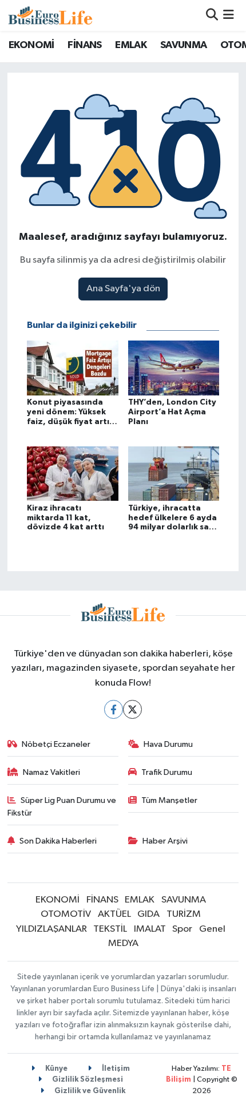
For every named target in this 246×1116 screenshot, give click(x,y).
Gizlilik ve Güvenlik (89, 1091)
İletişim (115, 1069)
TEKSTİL (110, 929)
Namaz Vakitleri (51, 772)
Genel (212, 929)
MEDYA (123, 943)
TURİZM (183, 914)
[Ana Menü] (228, 15)
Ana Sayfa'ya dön (123, 289)
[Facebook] (113, 709)
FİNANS (84, 45)
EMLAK (130, 45)
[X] (132, 709)
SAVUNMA (183, 45)
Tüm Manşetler (169, 800)
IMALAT (150, 929)
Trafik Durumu (166, 772)
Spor (182, 929)
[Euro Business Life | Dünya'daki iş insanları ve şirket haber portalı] (50, 15)
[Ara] (212, 15)
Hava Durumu (168, 744)
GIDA (148, 914)
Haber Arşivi (165, 841)
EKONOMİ (31, 45)
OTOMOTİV (66, 914)
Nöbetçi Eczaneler (56, 744)
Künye (55, 1069)
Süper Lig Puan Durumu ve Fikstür (62, 806)
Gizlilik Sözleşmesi (86, 1079)
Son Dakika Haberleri (58, 841)
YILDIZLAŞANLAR (51, 929)
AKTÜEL (114, 914)
